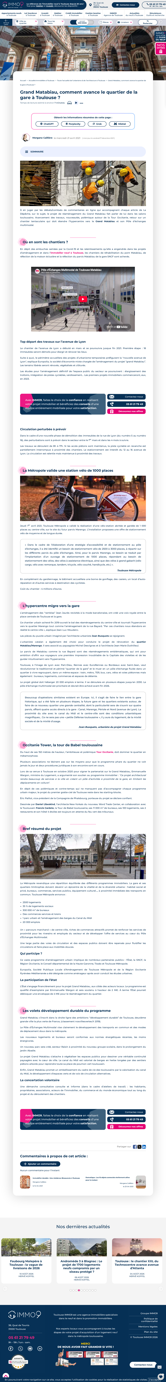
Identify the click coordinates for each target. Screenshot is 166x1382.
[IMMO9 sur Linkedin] (39, 1348)
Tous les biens (51, 22)
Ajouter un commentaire (42, 1164)
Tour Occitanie (104, 752)
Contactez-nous (125, 5)
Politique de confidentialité (149, 1320)
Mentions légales (148, 1326)
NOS (161, 48)
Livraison (125, 22)
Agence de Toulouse (113, 14)
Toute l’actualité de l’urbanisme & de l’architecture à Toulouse (81, 80)
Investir (49, 6)
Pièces (106, 22)
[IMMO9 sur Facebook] (10, 1348)
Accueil (23, 80)
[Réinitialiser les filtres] (161, 21)
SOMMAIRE (36, 151)
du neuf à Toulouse (134, 14)
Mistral (120, 124)
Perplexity (73, 124)
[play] (76, 102)
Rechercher (148, 22)
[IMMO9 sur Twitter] (20, 1348)
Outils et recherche (155, 14)
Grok (97, 124)
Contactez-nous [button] (143, 1364)
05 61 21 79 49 (134, 404)
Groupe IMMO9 (149, 1313)
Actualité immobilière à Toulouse (41, 80)
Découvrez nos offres (131, 411)
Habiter (39, 6)
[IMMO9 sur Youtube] (30, 1348)
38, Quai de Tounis (100, 5)
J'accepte (154, 1379)
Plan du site (151, 1332)
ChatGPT (47, 124)
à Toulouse (30, 14)
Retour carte (6, 23)
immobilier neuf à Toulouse (67, 253)
